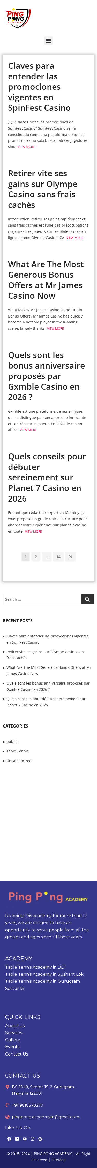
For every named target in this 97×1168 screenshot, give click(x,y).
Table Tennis (17, 751)
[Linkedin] (17, 1139)
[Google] (40, 1139)
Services (13, 1032)
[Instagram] (32, 1139)
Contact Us (16, 1054)
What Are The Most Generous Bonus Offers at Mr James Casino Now (46, 279)
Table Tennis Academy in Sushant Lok (44, 974)
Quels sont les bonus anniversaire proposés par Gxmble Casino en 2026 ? (46, 375)
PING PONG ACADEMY (53, 1153)
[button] (48, 40)
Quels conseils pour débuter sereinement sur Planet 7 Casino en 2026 (47, 477)
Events (12, 1046)
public (11, 741)
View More (26, 147)
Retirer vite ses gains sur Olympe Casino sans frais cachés (42, 188)
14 (60, 555)
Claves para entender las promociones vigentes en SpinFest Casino (39, 86)
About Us (15, 1025)
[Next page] (71, 556)
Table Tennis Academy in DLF (35, 967)
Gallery (12, 1039)
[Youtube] (24, 1139)
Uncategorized (19, 760)
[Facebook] (9, 1139)
